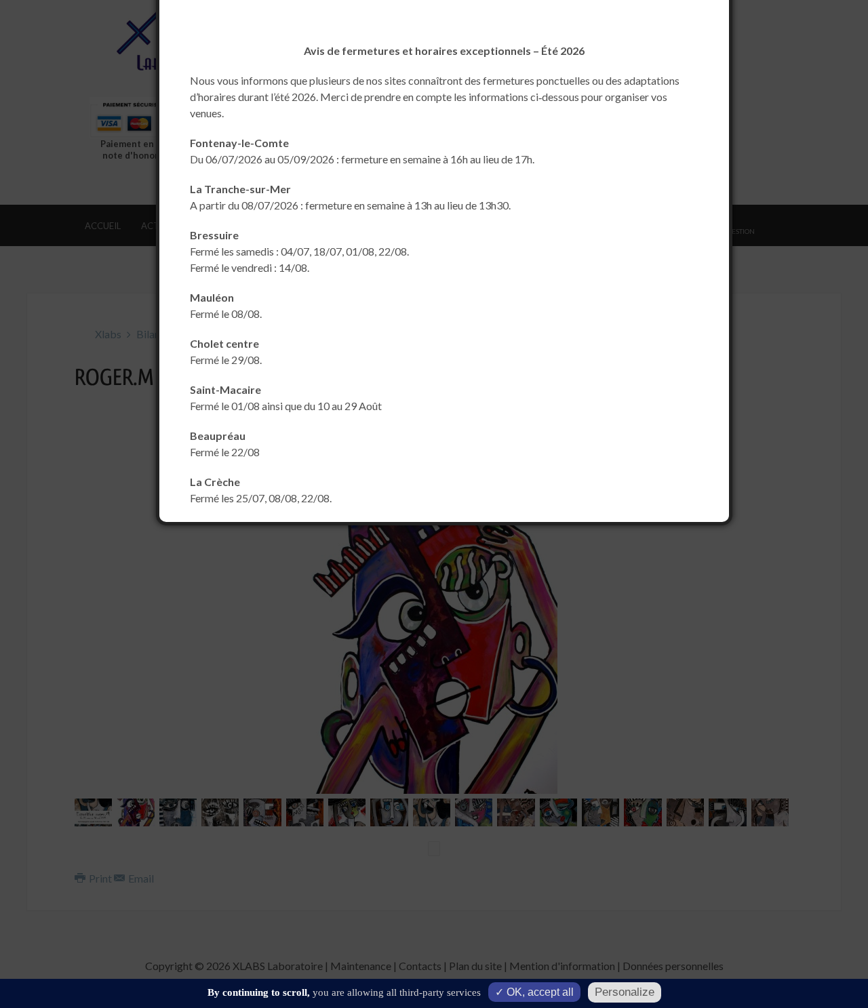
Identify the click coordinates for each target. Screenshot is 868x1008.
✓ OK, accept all (534, 992)
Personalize (624, 992)
